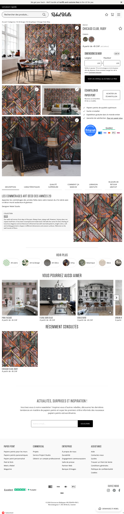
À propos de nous (69, 451)
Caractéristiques (32, 187)
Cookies (94, 472)
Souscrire (85, 423)
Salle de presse (68, 462)
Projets (36, 451)
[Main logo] (62, 14)
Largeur (92, 61)
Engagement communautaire (74, 458)
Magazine (8, 469)
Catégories (11, 22)
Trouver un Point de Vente (101, 462)
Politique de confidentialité (102, 469)
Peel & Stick (8, 462)
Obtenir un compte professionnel (46, 458)
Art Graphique (31, 22)
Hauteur (111, 61)
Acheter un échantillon (111, 95)
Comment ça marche (73, 185)
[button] (106, 14)
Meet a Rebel (9, 465)
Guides (94, 458)
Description (10, 187)
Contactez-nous (97, 455)
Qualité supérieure (53, 185)
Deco (6, 216)
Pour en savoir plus (115, 118)
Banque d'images (69, 469)
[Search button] (44, 14)
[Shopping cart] (112, 14)
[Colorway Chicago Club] (85, 39)
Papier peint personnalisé (14, 458)
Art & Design (21, 22)
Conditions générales (99, 465)
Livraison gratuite (93, 185)
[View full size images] (77, 28)
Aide (93, 451)
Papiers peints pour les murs (15, 451)
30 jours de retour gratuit (113, 184)
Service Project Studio (41, 455)
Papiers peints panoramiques (16, 455)
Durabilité (66, 455)
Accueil (4, 22)
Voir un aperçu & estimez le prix (102, 79)
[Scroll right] (116, 298)
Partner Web (67, 465)
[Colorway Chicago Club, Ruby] (91, 39)
